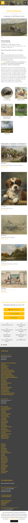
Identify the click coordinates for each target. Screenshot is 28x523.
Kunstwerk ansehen (4, 166)
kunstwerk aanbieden (6, 496)
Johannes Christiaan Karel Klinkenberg (9, 377)
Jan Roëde (3, 469)
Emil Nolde (3, 468)
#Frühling (4, 60)
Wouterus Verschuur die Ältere (7, 393)
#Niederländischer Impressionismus (18, 57)
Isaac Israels (3, 418)
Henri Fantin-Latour (5, 409)
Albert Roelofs (4, 384)
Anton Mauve (4, 381)
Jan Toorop (3, 432)
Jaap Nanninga (4, 466)
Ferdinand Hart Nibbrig (6, 413)
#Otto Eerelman (5, 55)
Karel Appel (3, 445)
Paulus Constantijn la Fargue (7, 370)
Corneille (3, 455)
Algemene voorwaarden (6, 500)
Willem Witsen (4, 435)
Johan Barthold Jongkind (6, 373)
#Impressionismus (5, 57)
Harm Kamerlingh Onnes (6, 426)
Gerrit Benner (4, 448)
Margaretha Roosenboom (6, 387)
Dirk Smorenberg (4, 429)
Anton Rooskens (4, 471)
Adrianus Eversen (5, 368)
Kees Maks (3, 423)
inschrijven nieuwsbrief (6, 495)
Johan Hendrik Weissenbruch (7, 394)
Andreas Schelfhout (5, 388)
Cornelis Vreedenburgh (6, 433)
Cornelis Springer (4, 390)
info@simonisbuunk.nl (14, 309)
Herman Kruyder (4, 421)
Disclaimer (3, 505)
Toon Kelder (3, 419)
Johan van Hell (4, 458)
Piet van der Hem (4, 415)
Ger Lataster (3, 462)
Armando (3, 446)
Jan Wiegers (3, 472)
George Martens (4, 465)
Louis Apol (3, 364)
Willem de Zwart (4, 438)
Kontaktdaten (14, 317)
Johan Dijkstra (4, 456)
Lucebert (3, 464)
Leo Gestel (3, 412)
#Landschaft (9, 60)
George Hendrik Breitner (6, 408)
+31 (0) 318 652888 (14, 313)
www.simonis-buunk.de (6, 510)
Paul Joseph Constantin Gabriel (7, 371)
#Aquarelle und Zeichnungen (16, 55)
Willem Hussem (4, 461)
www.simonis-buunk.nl (6, 490)
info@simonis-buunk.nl (6, 491)
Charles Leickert (4, 378)
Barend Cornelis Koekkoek (6, 374)
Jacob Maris (3, 380)
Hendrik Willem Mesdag (6, 383)
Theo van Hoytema (5, 416)
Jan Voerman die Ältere (6, 431)
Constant (3, 454)
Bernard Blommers (5, 365)
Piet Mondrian (4, 425)
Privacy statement (5, 502)
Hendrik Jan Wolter (5, 436)
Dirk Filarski (3, 411)
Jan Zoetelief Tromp (5, 391)
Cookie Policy (4, 503)
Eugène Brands (4, 451)
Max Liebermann (4, 422)
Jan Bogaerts (4, 449)
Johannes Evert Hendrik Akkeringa (8, 363)
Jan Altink (3, 444)
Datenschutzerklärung (13, 519)
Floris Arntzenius (4, 406)
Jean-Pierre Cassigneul (6, 452)
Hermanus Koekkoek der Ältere (7, 375)
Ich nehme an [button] (14, 521)
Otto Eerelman (4, 367)
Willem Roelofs (4, 385)
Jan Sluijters (3, 428)
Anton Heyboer (4, 459)
